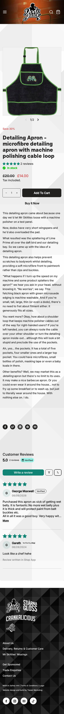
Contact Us (9, 675)
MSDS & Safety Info (11, 685)
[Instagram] (14, 701)
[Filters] (49, 472)
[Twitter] (12, 426)
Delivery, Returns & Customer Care (23, 648)
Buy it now (32, 203)
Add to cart (42, 193)
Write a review (23, 472)
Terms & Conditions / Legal (32, 685)
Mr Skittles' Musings (15, 654)
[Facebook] (5, 426)
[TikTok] (33, 701)
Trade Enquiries (12, 670)
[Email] (35, 426)
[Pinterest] (27, 426)
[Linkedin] (20, 426)
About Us (8, 643)
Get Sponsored (11, 664)
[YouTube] (24, 701)
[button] (11, 163)
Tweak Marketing (34, 690)
